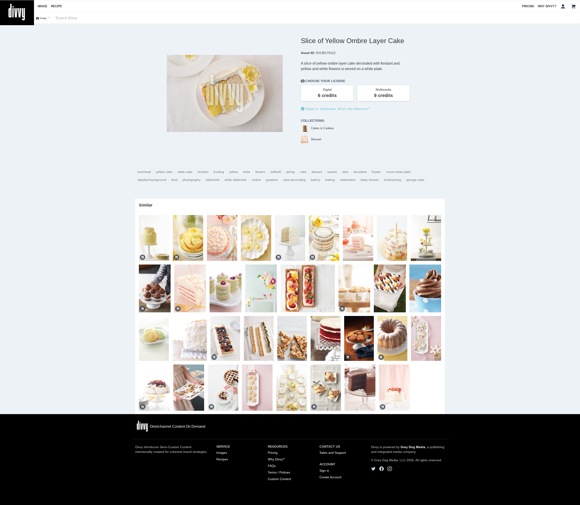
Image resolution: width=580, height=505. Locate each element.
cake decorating (294, 180)
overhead (144, 172)
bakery (315, 180)
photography (192, 180)
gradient (272, 180)
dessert (317, 172)
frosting (218, 172)
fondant (203, 172)
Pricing (528, 6)
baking (330, 180)
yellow (233, 172)
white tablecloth (236, 180)
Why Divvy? (547, 6)
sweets (332, 172)
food (174, 180)
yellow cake (164, 172)
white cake (185, 172)
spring (290, 172)
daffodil (276, 172)
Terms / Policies (279, 472)
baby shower (370, 180)
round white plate (398, 172)
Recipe (56, 6)
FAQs (272, 466)
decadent (360, 172)
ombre (256, 180)
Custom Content (279, 479)
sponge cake (415, 180)
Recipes (222, 459)
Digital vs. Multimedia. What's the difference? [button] (337, 109)
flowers (260, 172)
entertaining (392, 180)
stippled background (151, 180)
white (246, 172)
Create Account (330, 477)
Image (42, 6)
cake (303, 172)
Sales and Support (332, 452)
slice (345, 172)
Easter (376, 172)
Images (221, 452)
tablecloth (213, 180)
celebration (348, 180)
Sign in (324, 470)
